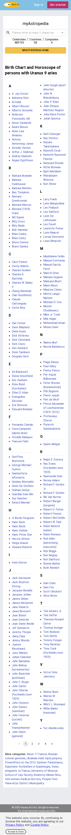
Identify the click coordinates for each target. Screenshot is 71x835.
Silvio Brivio (50, 595)
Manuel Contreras (54, 260)
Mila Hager (50, 318)
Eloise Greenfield (22, 376)
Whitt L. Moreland (54, 704)
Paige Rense (51, 362)
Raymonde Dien (52, 476)
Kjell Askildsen (52, 171)
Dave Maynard (20, 327)
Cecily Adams (20, 266)
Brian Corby (19, 238)
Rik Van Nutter (52, 497)
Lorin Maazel (51, 232)
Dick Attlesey (20, 335)
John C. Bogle (20, 682)
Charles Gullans (21, 270)
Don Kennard (20, 348)
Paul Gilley (49, 366)
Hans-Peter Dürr (22, 534)
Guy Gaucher (19, 498)
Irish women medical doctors (23, 779)
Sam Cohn (49, 583)
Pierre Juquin (51, 395)
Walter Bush (50, 692)
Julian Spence (51, 118)
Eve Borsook (19, 405)
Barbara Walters (22, 188)
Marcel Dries (51, 273)
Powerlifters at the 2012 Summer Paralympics (34, 762)
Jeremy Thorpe (21, 632)
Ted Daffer (50, 615)
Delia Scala (19, 331)
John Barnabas (21, 661)
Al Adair (16, 102)
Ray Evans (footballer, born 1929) (53, 468)
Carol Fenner (19, 262)
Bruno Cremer (20, 242)
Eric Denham (19, 380)
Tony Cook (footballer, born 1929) (53, 652)
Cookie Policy (39, 825)
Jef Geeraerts (20, 628)
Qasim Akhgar (51, 444)
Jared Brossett (21, 611)
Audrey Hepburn (22, 156)
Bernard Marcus (21, 204)
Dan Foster (19, 323)
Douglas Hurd (20, 356)
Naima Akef (50, 342)
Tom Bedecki (51, 632)
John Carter (19, 686)
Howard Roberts (22, 547)
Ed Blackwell (20, 371)
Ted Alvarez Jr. (52, 611)
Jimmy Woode (20, 640)
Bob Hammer (20, 229)
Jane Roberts (20, 607)
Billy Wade (18, 225)
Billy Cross (18, 221)
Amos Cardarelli (21, 122)
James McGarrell (22, 603)
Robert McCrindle (54, 517)
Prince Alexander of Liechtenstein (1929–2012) (53, 408)
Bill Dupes (18, 217)
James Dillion (20, 598)
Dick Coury (18, 344)
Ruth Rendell (51, 567)
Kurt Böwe (49, 184)
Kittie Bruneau (52, 167)
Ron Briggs (50, 551)
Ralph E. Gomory (53, 459)
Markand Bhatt (52, 281)
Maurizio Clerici (52, 289)
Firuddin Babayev (22, 437)
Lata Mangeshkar (53, 203)
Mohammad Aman (54, 323)
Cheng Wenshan (21, 291)
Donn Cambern (21, 352)
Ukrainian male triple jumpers (44, 758)
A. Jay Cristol (20, 93)
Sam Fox (48, 587)
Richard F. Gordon (53, 492)
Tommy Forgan (52, 640)
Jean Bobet (19, 615)
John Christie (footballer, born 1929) (22, 694)
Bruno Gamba (20, 246)
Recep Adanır (51, 480)
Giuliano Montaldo (23, 481)
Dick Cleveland (21, 339)
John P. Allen (51, 102)
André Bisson (20, 127)
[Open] (62, 32)
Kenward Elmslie (53, 163)
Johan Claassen (21, 657)
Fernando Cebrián (22, 424)
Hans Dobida (19, 530)
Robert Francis (52, 513)
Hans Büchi (19, 526)
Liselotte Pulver (53, 228)
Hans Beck (18, 522)
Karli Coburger (51, 134)
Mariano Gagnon (53, 277)
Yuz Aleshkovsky (53, 728)
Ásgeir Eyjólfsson (22, 160)
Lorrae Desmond (53, 236)
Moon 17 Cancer (37, 754)
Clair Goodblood (21, 295)
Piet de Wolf (51, 399)
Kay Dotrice (50, 138)
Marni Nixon (50, 285)
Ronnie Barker (51, 563)
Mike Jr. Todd (51, 314)
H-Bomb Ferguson (23, 518)
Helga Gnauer (20, 543)
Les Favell (49, 224)
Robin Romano (52, 534)
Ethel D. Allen (20, 392)
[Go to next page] (52, 744)
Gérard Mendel (21, 502)
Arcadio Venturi (21, 147)
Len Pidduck (51, 207)
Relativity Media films (47, 775)
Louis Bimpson (52, 241)
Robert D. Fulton (53, 509)
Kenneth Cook (52, 150)
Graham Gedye (21, 490)
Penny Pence (51, 370)
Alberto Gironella (22, 110)
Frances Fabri (20, 441)
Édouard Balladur (22, 409)
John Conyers (20, 702)
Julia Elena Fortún (54, 114)
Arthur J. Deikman (23, 152)
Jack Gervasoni (21, 578)
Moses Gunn (50, 327)
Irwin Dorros (19, 562)
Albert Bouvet (20, 106)
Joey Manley (20, 653)
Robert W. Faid (52, 522)
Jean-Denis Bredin (23, 623)
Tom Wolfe (50, 636)
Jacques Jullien (21, 594)
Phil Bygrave (51, 391)
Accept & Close (16, 831)
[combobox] (35, 32)
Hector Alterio (21, 538)
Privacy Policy (15, 825)
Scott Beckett (52, 591)
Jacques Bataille (22, 590)
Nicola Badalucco (54, 346)
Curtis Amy (18, 307)
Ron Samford (51, 559)
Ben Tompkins (20, 192)
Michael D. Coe (52, 302)
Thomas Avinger (53, 627)
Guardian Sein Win (22, 494)
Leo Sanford (51, 211)
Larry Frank (50, 199)
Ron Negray (50, 555)
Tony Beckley (51, 644)
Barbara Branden (22, 175)
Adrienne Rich (20, 98)
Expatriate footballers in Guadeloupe (27, 766)
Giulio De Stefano (23, 486)
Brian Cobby (19, 234)
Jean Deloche (20, 619)
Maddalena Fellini (54, 256)
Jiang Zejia (18, 636)
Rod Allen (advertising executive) (50, 543)
